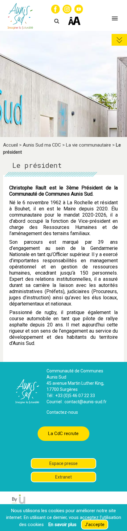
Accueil (10, 145)
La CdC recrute (63, 433)
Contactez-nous (62, 412)
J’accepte (94, 524)
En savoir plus (62, 524)
